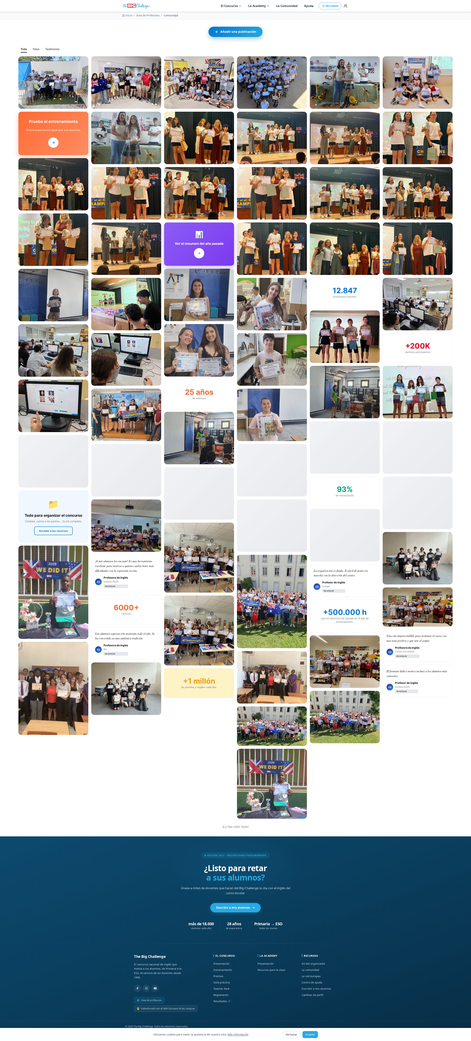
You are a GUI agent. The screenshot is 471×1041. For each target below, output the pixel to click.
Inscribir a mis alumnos (233, 907)
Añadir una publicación (238, 31)
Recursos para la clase (271, 970)
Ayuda (309, 6)
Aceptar (310, 1034)
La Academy (257, 6)
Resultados (220, 1001)
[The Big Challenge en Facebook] (137, 988)
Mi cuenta (332, 6)
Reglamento (220, 995)
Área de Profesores (148, 15)
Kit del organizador (313, 963)
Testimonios (52, 49)
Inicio (128, 15)
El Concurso (229, 6)
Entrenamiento (222, 970)
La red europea (311, 976)
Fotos (36, 49)
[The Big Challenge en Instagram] (146, 988)
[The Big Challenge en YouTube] (155, 988)
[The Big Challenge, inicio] (137, 6)
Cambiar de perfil (312, 995)
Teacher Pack (221, 988)
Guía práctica (221, 982)
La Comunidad (287, 6)
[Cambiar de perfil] (345, 6)
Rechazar (291, 1034)
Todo (24, 49)
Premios (218, 976)
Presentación (221, 963)
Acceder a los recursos (53, 530)
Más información (238, 1034)
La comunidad (310, 970)
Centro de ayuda (312, 982)
